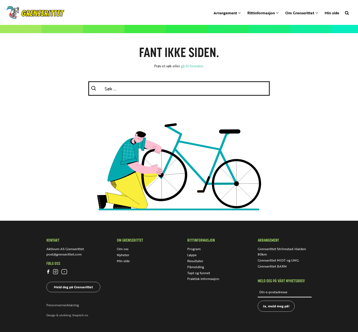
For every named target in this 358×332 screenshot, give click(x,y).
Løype (192, 254)
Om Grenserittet (300, 13)
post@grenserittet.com (64, 254)
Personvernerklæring (62, 305)
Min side (332, 13)
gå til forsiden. (192, 66)
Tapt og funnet (198, 272)
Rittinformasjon (261, 13)
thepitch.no (80, 315)
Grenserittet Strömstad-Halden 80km (282, 251)
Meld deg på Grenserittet (73, 287)
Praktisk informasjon (203, 278)
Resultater (195, 260)
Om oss (122, 248)
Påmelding (195, 266)
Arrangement (226, 13)
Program (194, 248)
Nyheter (123, 254)
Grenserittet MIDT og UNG (278, 260)
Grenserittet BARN (272, 266)
